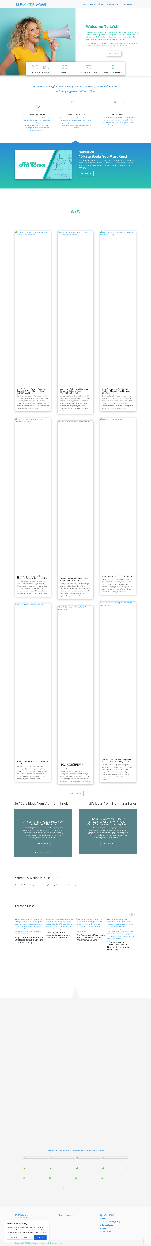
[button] (134, 914)
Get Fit (92, 4)
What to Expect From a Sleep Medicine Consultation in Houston (32, 577)
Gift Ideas (110, 4)
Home (85, 4)
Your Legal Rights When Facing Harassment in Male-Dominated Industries (120, 938)
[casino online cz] (114, 1179)
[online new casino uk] (36, 1158)
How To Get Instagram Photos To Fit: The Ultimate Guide (74, 765)
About (119, 4)
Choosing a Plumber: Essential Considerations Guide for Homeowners (27, 935)
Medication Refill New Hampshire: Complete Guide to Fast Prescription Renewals (74, 391)
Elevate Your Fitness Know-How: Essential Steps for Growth (74, 579)
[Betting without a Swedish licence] (75, 1189)
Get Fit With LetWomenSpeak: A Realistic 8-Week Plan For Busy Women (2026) (31, 391)
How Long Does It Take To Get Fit (117, 576)
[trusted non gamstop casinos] (62, 1158)
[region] (26, 1231)
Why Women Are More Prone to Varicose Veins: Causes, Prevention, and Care (60, 937)
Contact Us (128, 4)
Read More (86, 173)
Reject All (27, 1237)
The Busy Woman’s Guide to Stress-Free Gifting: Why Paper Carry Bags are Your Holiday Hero (107, 821)
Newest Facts (107, 1225)
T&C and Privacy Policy (110, 1222)
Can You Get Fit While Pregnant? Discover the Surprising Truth (116, 760)
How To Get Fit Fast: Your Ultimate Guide (32, 762)
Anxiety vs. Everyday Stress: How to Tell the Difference (43, 823)
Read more (113, 53)
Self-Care (101, 4)
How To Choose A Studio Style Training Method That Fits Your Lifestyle (116, 391)
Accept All (40, 1237)
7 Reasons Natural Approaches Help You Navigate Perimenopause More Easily (89, 946)
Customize (13, 1237)
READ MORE (75, 793)
